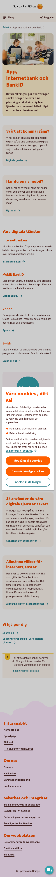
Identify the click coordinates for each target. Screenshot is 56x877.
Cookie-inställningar (28, 482)
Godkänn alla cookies (28, 461)
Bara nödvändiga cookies (28, 471)
